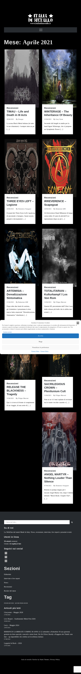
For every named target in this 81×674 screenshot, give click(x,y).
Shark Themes (44, 659)
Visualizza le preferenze (40, 347)
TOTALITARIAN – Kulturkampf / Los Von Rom (55, 294)
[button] (78, 323)
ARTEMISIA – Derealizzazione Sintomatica (17, 294)
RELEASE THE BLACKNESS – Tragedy (16, 390)
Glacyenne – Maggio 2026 (13, 612)
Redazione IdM (61, 209)
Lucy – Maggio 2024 (11, 625)
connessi (10, 541)
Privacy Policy (35, 351)
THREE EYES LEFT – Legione (20, 203)
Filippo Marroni (61, 302)
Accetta (40, 336)
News (6, 583)
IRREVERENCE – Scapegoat (55, 203)
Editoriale (7, 574)
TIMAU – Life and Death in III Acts (18, 113)
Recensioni (12, 108)
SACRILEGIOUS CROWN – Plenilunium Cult (55, 387)
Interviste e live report (12, 578)
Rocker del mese (10, 591)
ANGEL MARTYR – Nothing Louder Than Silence (58, 478)
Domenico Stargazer (24, 209)
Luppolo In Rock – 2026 (13, 643)
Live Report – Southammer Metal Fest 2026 (19, 619)
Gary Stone (59, 119)
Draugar (21, 119)
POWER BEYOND (9, 603)
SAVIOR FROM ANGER (21, 603)
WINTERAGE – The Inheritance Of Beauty (58, 113)
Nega (40, 341)
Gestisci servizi (7, 332)
